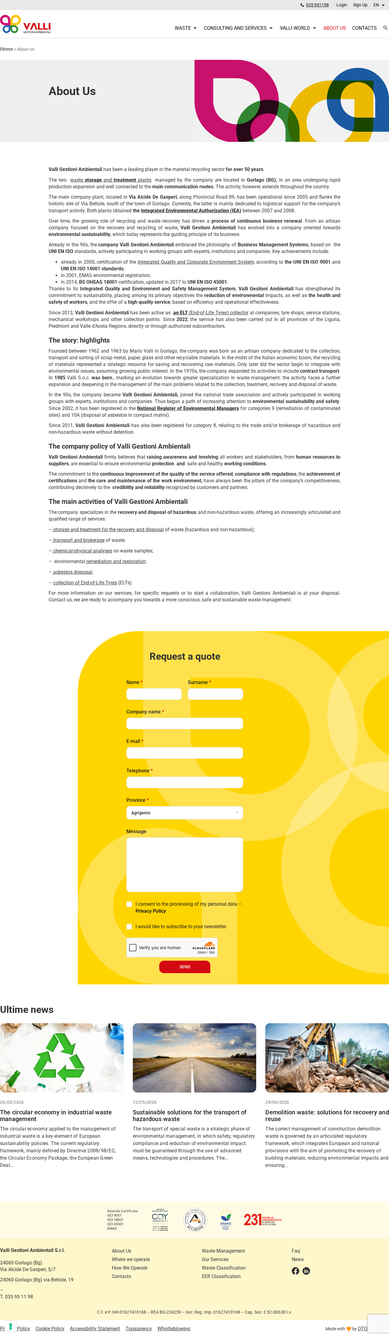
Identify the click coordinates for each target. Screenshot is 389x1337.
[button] (379, 5)
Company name (145, 712)
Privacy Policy (151, 911)
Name (134, 682)
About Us (121, 1251)
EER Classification (221, 1276)
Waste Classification (224, 1268)
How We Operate (129, 1268)
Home (6, 49)
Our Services (215, 1259)
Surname (199, 682)
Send (185, 966)
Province (137, 800)
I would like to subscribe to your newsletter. (181, 926)
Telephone (139, 771)
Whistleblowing (173, 1329)
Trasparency (139, 1329)
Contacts (121, 1276)
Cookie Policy (50, 1329)
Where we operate (131, 1259)
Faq (296, 1251)
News (298, 1259)
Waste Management (223, 1251)
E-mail (134, 741)
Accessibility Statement (95, 1329)
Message (136, 831)
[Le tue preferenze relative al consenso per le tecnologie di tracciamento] (10, 1326)
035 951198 (317, 4)
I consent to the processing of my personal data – (189, 907)
